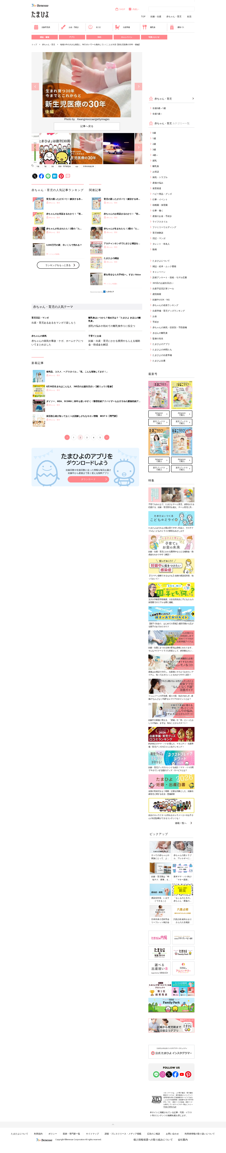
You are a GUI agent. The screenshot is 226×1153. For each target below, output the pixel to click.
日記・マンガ (159, 238)
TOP (143, 16)
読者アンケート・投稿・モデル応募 (170, 277)
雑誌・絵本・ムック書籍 (164, 266)
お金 (155, 316)
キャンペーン (126, 37)
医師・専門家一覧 (71, 1133)
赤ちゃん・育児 (173, 16)
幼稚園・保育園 (160, 204)
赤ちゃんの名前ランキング (165, 305)
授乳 (155, 160)
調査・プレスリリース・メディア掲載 (123, 1133)
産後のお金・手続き (162, 216)
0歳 (38, 166)
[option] (87, 86)
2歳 (52, 166)
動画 (155, 249)
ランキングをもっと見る (58, 265)
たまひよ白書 (159, 360)
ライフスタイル (160, 221)
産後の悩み (158, 182)
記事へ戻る (86, 126)
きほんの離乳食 (160, 332)
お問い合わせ (172, 1133)
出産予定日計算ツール (163, 288)
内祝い (136, 9)
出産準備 (126, 27)
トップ (34, 44)
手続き (156, 321)
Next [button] (138, 86)
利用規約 (38, 1133)
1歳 (45, 166)
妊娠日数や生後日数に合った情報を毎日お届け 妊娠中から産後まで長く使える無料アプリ (88, 471)
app (76, 166)
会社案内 (183, 1139)
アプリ (72, 37)
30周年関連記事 (88, 166)
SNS (99, 37)
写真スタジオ (154, 37)
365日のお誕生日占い (163, 282)
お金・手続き (74, 27)
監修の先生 (158, 338)
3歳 (154, 149)
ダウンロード (88, 479)
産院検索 (157, 294)
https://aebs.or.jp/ (169, 1107)
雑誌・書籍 (44, 37)
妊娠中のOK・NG (161, 299)
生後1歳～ (157, 113)
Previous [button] (35, 86)
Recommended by (96, 292)
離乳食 (152, 27)
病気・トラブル (160, 177)
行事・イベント (160, 199)
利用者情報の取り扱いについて (200, 1133)
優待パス (180, 27)
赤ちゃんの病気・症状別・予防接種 (170, 327)
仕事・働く (158, 210)
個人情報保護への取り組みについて (153, 1139)
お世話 (156, 171)
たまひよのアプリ (161, 344)
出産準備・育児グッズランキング (169, 310)
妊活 (189, 16)
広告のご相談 (153, 1133)
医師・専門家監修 (64, 166)
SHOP (122, 9)
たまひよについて (161, 260)
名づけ (98, 27)
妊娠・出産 (156, 16)
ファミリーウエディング (164, 227)
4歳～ (155, 155)
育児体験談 (158, 232)
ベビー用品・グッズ (162, 193)
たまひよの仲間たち (162, 349)
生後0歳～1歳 (159, 108)
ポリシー (52, 1133)
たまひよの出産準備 (162, 355)
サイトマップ (92, 1133)
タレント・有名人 (161, 243)
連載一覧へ (180, 823)
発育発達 (157, 188)
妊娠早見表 (46, 27)
